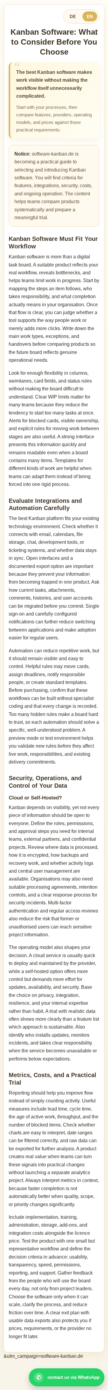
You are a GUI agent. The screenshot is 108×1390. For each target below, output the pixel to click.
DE (73, 16)
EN (90, 16)
